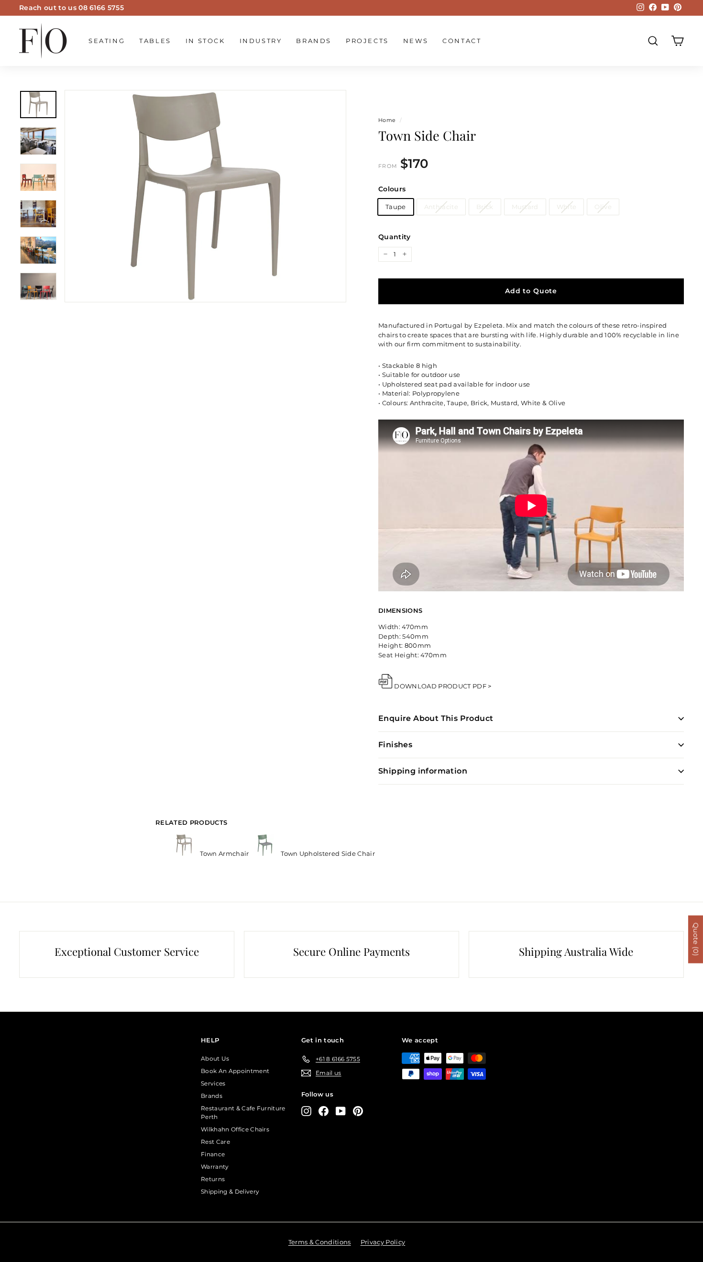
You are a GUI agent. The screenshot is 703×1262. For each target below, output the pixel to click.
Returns (213, 1179)
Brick (485, 206)
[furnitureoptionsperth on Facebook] (324, 1111)
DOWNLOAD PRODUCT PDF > (442, 686)
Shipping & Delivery (230, 1191)
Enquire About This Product (435, 718)
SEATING (106, 40)
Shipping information (422, 770)
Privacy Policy (383, 1242)
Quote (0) (696, 939)
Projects (367, 40)
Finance (213, 1154)
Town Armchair (224, 853)
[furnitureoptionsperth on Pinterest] (358, 1111)
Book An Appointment (235, 1070)
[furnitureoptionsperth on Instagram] (306, 1111)
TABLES (155, 40)
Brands (313, 40)
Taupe (395, 206)
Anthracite (441, 206)
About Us (215, 1058)
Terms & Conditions (319, 1242)
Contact (461, 40)
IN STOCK (205, 40)
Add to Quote (531, 291)
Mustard (525, 206)
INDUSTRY (261, 40)
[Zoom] (205, 195)
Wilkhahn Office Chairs (235, 1129)
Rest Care (215, 1141)
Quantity (394, 236)
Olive (603, 206)
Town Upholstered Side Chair (327, 853)
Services (213, 1083)
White (567, 206)
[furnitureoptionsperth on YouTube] (341, 1111)
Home (386, 120)
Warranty (215, 1166)
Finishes (395, 744)
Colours (392, 189)
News (415, 40)
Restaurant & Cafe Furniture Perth (243, 1112)
